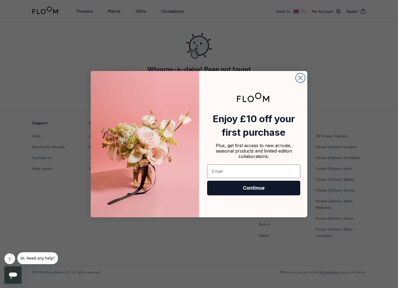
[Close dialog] (300, 78)
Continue (254, 188)
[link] (253, 97)
